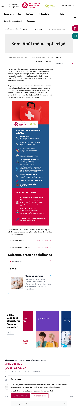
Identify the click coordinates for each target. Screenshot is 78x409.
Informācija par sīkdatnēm (22, 404)
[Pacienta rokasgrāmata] (75, 36)
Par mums (31, 21)
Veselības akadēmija (11, 29)
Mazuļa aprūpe (38, 29)
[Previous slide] (8, 333)
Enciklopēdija (43, 15)
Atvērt (39, 240)
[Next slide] (12, 333)
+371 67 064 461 (17, 368)
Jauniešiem (61, 14)
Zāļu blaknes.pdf (18, 240)
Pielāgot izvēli (40, 396)
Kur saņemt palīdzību (12, 14)
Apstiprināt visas (20, 396)
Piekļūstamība (69, 5)
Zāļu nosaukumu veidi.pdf (21, 247)
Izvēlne (4, 6)
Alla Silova (59, 63)
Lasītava (29, 14)
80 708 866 (15, 363)
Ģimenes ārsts (16, 261)
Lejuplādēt (47, 240)
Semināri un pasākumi (13, 21)
